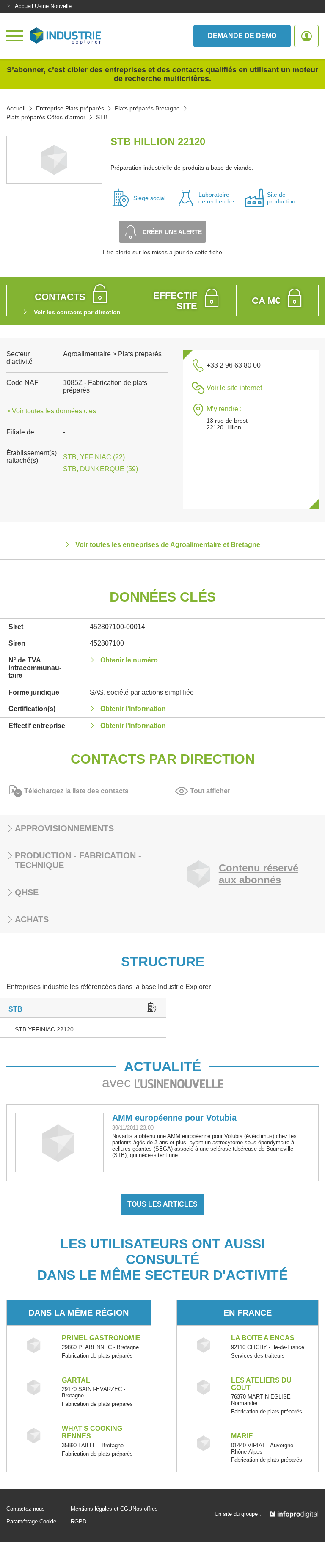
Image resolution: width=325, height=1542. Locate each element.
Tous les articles (162, 1204)
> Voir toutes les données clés (51, 411)
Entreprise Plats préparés (70, 108)
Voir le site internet (234, 387)
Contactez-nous (25, 1509)
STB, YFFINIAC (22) (94, 457)
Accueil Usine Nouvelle (43, 6)
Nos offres (145, 1509)
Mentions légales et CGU (101, 1509)
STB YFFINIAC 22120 (44, 1029)
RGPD (78, 1522)
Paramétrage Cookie (31, 1522)
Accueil (15, 108)
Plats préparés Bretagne (147, 108)
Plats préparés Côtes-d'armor (45, 117)
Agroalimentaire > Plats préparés (112, 353)
